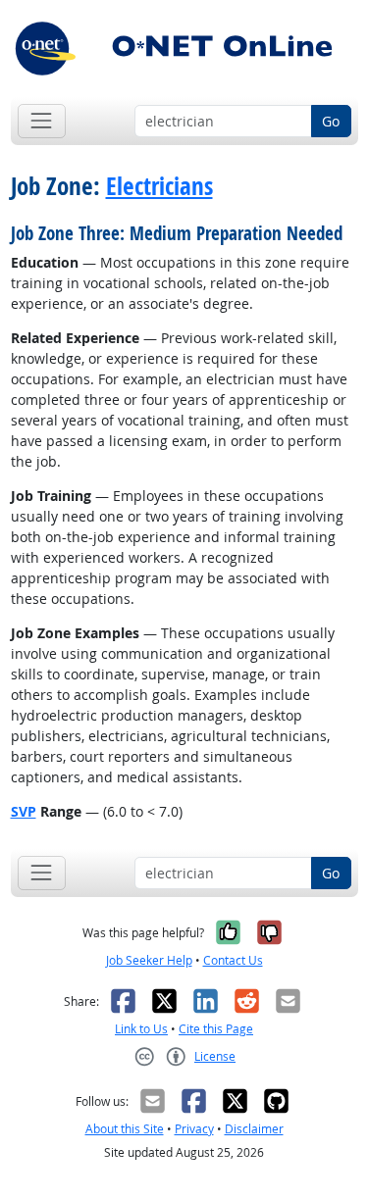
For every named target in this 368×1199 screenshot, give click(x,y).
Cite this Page (216, 1029)
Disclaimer (254, 1129)
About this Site (124, 1129)
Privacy (194, 1129)
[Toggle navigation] (42, 121)
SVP (23, 811)
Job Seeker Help (149, 960)
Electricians (159, 186)
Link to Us (141, 1029)
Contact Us (233, 960)
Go (331, 121)
